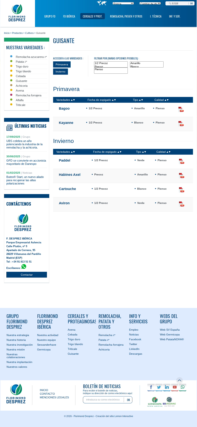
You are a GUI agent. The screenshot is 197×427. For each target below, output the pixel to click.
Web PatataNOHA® (172, 339)
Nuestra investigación (20, 344)
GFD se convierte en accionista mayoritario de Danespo (26, 162)
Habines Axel (69, 175)
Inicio (7, 33)
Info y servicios (138, 318)
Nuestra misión (16, 349)
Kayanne (66, 123)
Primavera (62, 64)
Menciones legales (54, 397)
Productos (17, 33)
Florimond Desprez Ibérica (47, 321)
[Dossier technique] (181, 109)
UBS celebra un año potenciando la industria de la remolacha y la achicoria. (24, 144)
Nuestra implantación (19, 362)
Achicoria (104, 349)
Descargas (135, 353)
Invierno (60, 71)
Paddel (64, 160)
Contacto (47, 393)
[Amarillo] (146, 63)
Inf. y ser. (174, 16)
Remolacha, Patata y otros (109, 321)
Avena (71, 329)
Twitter (133, 344)
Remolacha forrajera (111, 344)
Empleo (133, 329)
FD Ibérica (69, 16)
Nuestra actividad (47, 335)
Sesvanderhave (46, 344)
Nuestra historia (16, 339)
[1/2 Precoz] (111, 63)
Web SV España (170, 329)
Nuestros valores (17, 366)
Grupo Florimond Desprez (17, 321)
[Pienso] (111, 69)
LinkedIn (134, 348)
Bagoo (64, 108)
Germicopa (44, 349)
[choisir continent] (102, 3)
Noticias (134, 334)
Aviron (64, 203)
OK (191, 3)
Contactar (27, 274)
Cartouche (67, 189)
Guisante (73, 353)
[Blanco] (146, 66)
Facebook (135, 339)
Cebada (72, 334)
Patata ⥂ (103, 339)
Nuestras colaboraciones (16, 356)
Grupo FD (49, 16)
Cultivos (29, 33)
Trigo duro (74, 339)
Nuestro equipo (46, 339)
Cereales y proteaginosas (82, 318)
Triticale (72, 348)
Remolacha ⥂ (106, 335)
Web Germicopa (170, 334)
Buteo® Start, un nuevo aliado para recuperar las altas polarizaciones (25, 180)
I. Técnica (155, 16)
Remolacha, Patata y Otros (126, 16)
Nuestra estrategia (18, 335)
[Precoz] (111, 66)
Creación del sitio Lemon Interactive (114, 416)
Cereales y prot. (92, 16)
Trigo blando (75, 344)
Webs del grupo (169, 318)
